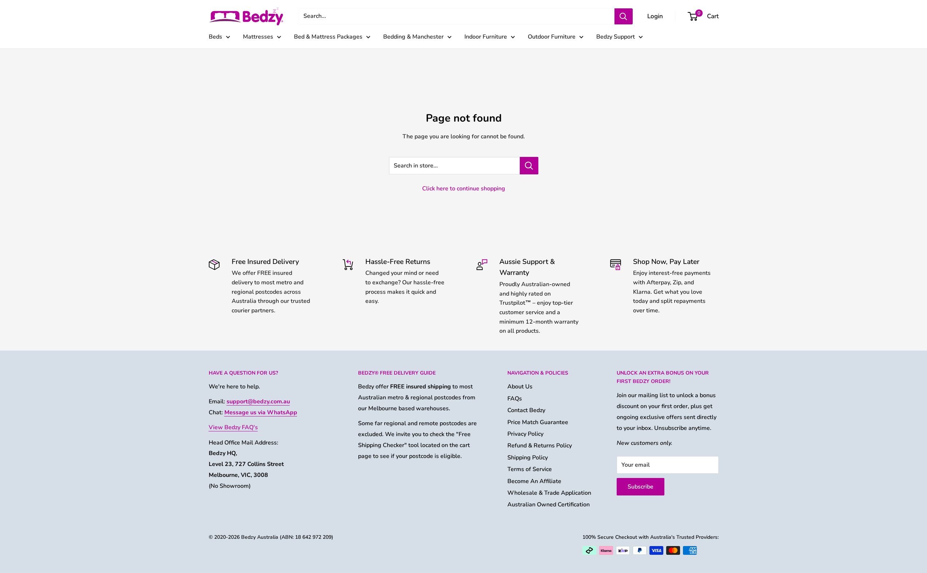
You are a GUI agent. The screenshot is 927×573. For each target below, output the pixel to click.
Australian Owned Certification (548, 505)
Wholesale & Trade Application (549, 493)
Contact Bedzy (526, 410)
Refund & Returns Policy (539, 446)
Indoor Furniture (485, 37)
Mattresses (258, 37)
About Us (520, 387)
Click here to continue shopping (463, 189)
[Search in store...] (529, 165)
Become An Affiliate (534, 481)
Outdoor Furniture (552, 37)
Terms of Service (529, 469)
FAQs (514, 399)
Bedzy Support (615, 37)
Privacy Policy (525, 434)
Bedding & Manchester (413, 37)
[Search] (623, 16)
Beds (215, 37)
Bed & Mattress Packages (328, 37)
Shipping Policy (527, 458)
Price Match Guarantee (537, 422)
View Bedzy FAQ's (233, 427)
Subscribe (640, 487)
